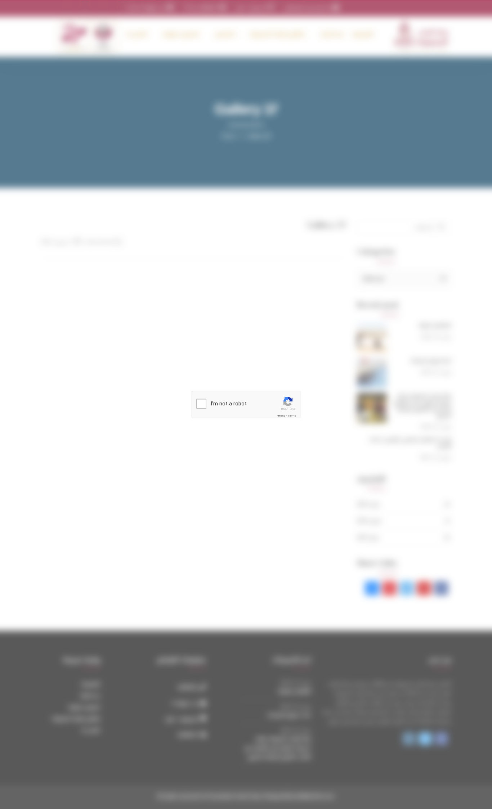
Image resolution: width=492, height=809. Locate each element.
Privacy (281, 415)
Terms (291, 415)
